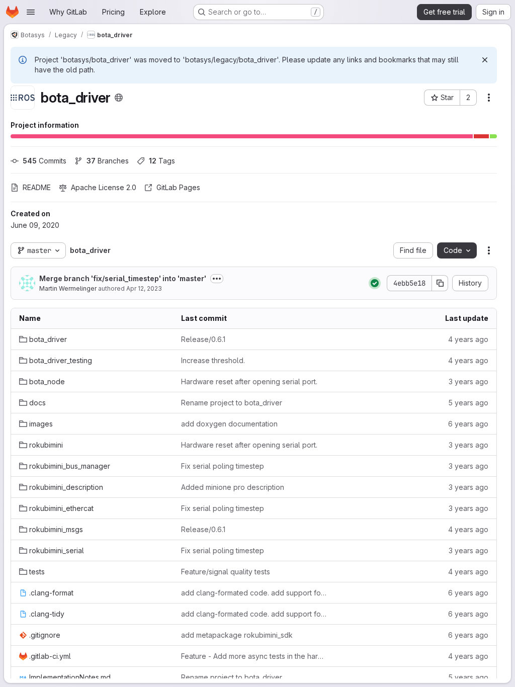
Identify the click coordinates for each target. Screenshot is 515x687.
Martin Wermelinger (68, 288)
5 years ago (468, 402)
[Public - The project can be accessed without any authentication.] (119, 98)
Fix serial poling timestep (222, 466)
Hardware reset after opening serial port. (249, 381)
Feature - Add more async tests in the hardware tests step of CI (254, 656)
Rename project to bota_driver (231, 402)
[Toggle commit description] (216, 278)
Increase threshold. (213, 360)
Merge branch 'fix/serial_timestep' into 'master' (122, 278)
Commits (44, 160)
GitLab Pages (178, 187)
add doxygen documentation (229, 423)
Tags (162, 160)
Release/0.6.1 (203, 339)
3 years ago (468, 381)
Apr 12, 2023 (144, 288)
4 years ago (468, 339)
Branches (108, 160)
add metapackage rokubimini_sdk (237, 635)
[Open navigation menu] (31, 12)
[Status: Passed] (375, 283)
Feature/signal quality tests (225, 571)
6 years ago (468, 423)
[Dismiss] (485, 60)
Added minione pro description (232, 487)
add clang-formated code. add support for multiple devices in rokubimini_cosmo (254, 592)
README (37, 187)
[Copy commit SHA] (440, 283)
